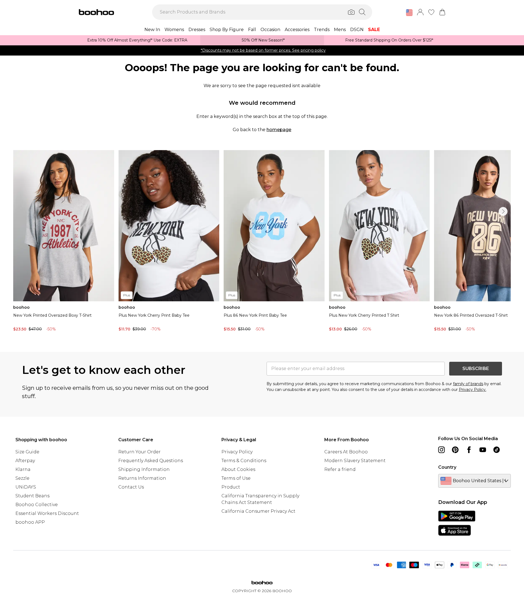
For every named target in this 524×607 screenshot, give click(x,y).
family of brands (468, 383)
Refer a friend (340, 469)
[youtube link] (482, 449)
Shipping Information (144, 469)
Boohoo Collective (36, 504)
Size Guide (27, 451)
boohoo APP (30, 522)
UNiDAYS (25, 487)
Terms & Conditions (243, 460)
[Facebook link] (469, 449)
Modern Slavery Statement (355, 460)
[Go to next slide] (503, 211)
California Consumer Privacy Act (258, 511)
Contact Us (131, 487)
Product (230, 487)
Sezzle (22, 478)
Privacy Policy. (472, 389)
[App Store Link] (456, 523)
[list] (262, 242)
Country (447, 467)
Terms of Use (236, 478)
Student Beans (32, 495)
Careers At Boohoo (346, 451)
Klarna (23, 469)
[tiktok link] (496, 449)
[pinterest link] (455, 449)
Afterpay (25, 460)
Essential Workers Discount (47, 513)
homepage (279, 129)
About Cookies (238, 469)
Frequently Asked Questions (150, 460)
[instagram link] (441, 449)
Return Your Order (139, 451)
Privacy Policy (237, 451)
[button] (409, 12)
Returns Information (142, 478)
